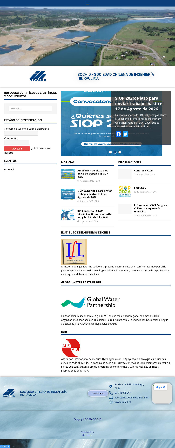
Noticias (68, 162)
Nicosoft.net (87, 435)
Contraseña (10, 138)
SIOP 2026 (140, 187)
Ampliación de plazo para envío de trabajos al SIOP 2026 (93, 173)
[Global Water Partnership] (90, 312)
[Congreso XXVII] (125, 177)
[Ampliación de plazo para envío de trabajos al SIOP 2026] (68, 177)
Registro (9, 152)
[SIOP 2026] (125, 194)
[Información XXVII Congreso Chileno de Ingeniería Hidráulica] (125, 212)
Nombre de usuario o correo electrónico (26, 128)
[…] (150, 126)
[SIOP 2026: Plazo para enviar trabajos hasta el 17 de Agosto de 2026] (68, 197)
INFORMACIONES (129, 162)
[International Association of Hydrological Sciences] (71, 355)
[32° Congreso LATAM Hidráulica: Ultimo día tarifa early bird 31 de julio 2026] (68, 217)
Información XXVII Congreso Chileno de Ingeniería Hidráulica (151, 208)
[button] (87, 3)
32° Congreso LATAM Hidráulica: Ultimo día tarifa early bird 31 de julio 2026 (94, 214)
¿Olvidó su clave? (40, 148)
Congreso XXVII (143, 170)
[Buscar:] (30, 108)
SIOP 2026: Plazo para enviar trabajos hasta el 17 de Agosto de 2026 (94, 194)
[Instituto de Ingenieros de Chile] (74, 262)
